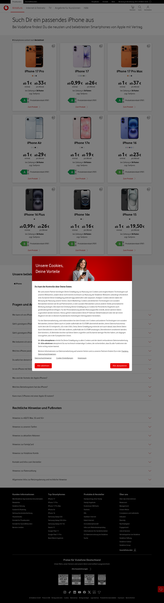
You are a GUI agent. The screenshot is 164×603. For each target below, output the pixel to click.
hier (73, 298)
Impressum (82, 358)
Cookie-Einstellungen (64, 358)
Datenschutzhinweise (43, 358)
